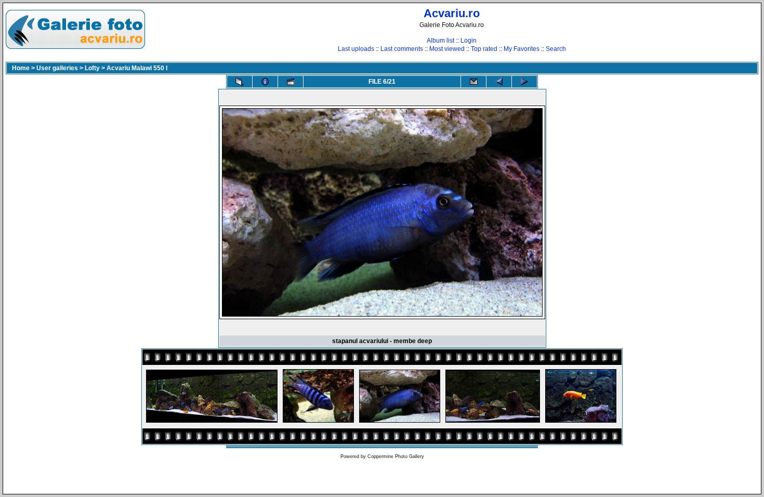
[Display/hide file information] (265, 81)
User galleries (57, 68)
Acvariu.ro (452, 13)
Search (556, 49)
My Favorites (521, 49)
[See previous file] (498, 81)
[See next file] (524, 81)
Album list (440, 40)
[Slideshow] (290, 81)
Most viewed (447, 49)
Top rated (484, 49)
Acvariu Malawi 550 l (137, 68)
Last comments (401, 49)
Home (21, 68)
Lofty (92, 68)
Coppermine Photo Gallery (395, 456)
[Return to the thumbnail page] (239, 81)
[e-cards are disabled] (473, 81)
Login (468, 40)
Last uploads (356, 49)
